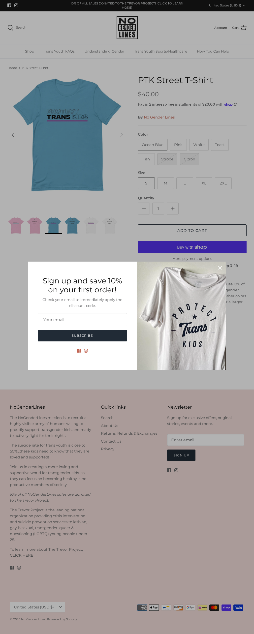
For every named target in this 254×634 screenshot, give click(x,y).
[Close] (220, 267)
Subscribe (82, 335)
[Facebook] (79, 351)
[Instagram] (86, 351)
